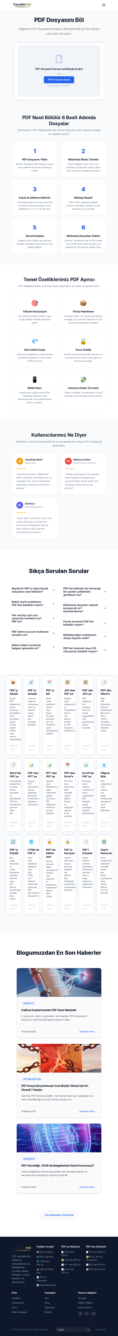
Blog (47, 1303)
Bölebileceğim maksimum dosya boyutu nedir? (84, 636)
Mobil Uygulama (19, 1312)
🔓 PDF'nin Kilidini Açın (45, 1271)
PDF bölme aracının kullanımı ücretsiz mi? (33, 633)
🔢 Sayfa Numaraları (46, 1285)
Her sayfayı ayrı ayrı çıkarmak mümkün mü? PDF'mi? (33, 618)
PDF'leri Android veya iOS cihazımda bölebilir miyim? (84, 650)
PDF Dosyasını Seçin (59, 79)
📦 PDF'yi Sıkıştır (45, 1252)
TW (93, 1314)
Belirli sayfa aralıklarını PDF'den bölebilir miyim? (33, 603)
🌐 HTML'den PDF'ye (43, 1263)
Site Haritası (100, 1329)
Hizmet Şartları (85, 1307)
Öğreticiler (50, 1307)
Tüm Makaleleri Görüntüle (59, 1215)
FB (80, 1314)
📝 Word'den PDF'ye (67, 1254)
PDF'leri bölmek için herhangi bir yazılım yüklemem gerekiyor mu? (84, 591)
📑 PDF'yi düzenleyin (42, 1279)
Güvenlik (82, 1298)
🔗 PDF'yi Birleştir (45, 1257)
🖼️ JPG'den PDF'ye (71, 1260)
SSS (47, 1298)
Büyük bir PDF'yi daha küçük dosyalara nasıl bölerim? (33, 590)
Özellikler (16, 1298)
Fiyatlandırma (18, 1303)
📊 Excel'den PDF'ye (67, 1271)
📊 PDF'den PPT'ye (95, 1264)
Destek (48, 1312)
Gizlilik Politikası (85, 1303)
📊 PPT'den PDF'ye (71, 1264)
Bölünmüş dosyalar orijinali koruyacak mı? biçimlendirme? (84, 608)
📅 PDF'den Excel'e (95, 1269)
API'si (14, 1307)
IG (87, 1314)
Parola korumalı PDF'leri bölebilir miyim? (84, 623)
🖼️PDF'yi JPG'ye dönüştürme (94, 1258)
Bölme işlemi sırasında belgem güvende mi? (33, 646)
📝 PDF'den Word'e (95, 1252)
